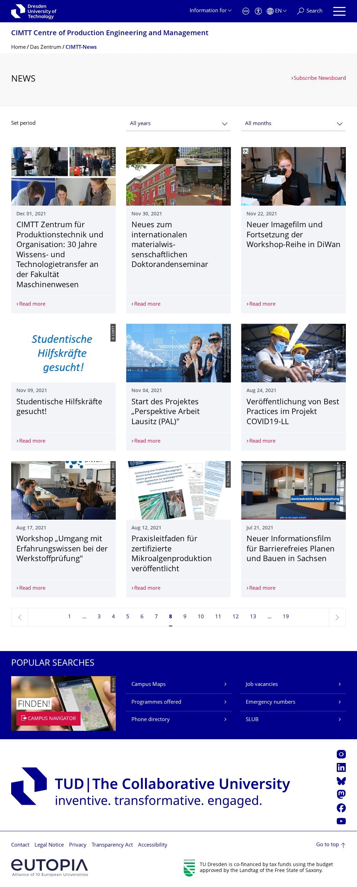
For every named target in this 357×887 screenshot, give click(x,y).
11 (218, 617)
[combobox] (178, 124)
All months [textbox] (258, 124)
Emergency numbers (270, 702)
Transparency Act (112, 845)
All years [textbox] (140, 124)
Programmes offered (156, 702)
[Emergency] (246, 11)
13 (253, 617)
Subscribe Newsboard (320, 78)
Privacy (77, 845)
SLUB (252, 719)
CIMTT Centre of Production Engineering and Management (109, 33)
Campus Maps (148, 684)
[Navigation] (339, 11)
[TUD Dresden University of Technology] (33, 11)
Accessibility (152, 845)
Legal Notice (49, 845)
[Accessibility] (258, 11)
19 (286, 617)
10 (201, 617)
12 (236, 617)
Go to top (327, 845)
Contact (20, 845)
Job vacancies (262, 684)
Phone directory (150, 719)
